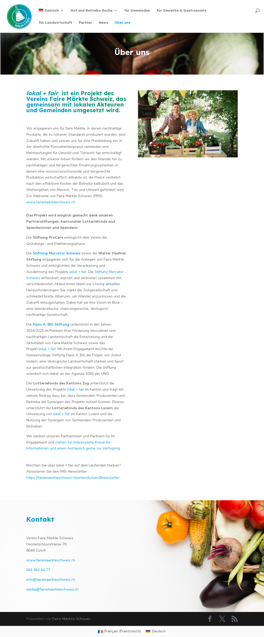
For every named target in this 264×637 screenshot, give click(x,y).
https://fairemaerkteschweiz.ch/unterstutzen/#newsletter (73, 477)
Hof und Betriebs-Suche (91, 10)
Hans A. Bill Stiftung (51, 324)
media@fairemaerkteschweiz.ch (52, 589)
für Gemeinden (137, 10)
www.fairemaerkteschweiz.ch (50, 560)
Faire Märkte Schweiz (81, 98)
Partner (85, 23)
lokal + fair (77, 271)
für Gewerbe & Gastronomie (181, 10)
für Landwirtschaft (55, 23)
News (103, 23)
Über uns (122, 23)
